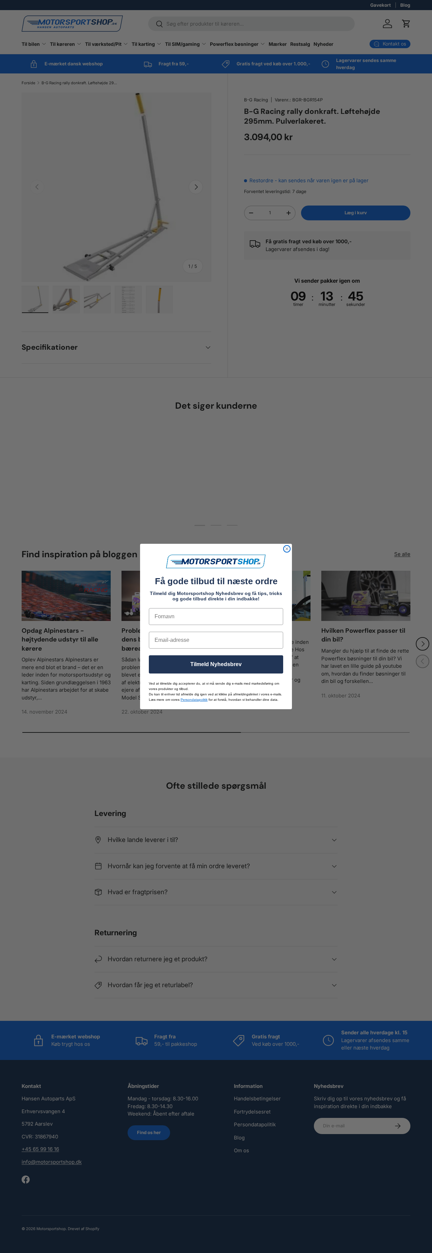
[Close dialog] (287, 548)
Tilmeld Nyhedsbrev (216, 664)
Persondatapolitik (194, 699)
